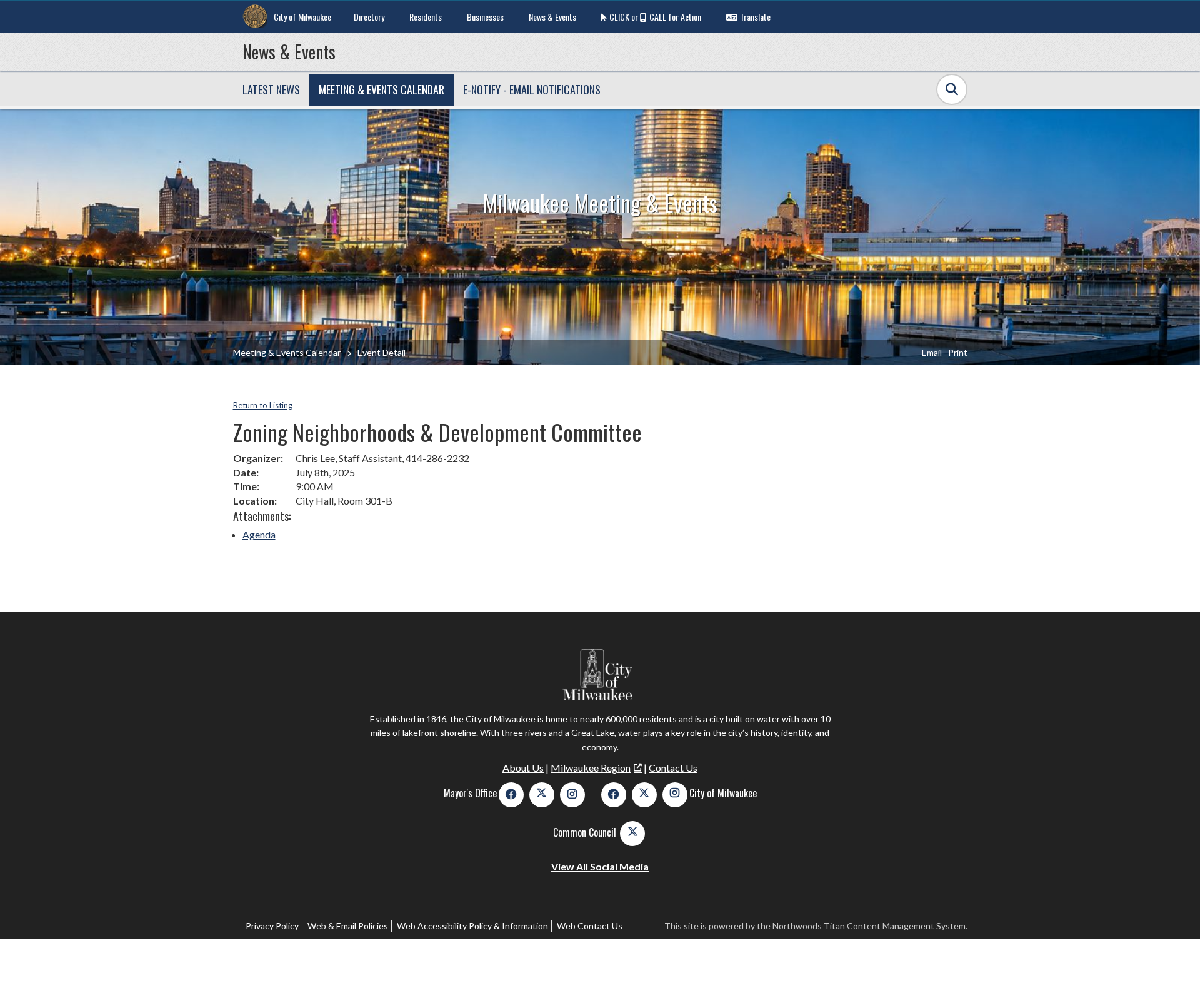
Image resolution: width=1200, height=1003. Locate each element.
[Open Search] (952, 89)
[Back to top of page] (1174, 973)
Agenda (259, 534)
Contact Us (673, 768)
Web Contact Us (589, 925)
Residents (425, 16)
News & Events (552, 16)
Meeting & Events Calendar (287, 352)
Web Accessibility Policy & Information (472, 925)
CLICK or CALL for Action (655, 16)
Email (932, 352)
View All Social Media (600, 866)
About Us (523, 768)
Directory (369, 16)
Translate (755, 16)
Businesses (485, 16)
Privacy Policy (272, 925)
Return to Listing (262, 405)
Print (958, 352)
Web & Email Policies (348, 925)
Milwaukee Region (591, 768)
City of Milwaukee (302, 16)
